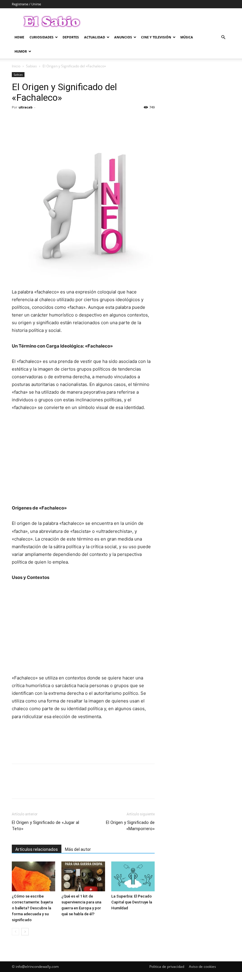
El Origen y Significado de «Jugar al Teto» (45, 825)
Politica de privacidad (166, 966)
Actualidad (94, 37)
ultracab (25, 107)
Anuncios (123, 37)
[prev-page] (15, 931)
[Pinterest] (45, 120)
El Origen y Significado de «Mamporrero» (130, 825)
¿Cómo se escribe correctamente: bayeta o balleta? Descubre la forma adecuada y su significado (32, 908)
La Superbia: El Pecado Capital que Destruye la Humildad (131, 902)
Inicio (16, 66)
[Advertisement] (83, 460)
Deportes (71, 37)
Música (186, 37)
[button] (223, 37)
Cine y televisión (156, 37)
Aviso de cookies (202, 966)
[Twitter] (31, 120)
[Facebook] (18, 120)
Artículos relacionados (36, 849)
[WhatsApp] (58, 120)
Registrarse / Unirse (26, 4)
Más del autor (78, 849)
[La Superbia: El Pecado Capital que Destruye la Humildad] (133, 876)
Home (19, 37)
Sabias (31, 66)
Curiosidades (41, 37)
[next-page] (25, 931)
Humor (20, 51)
